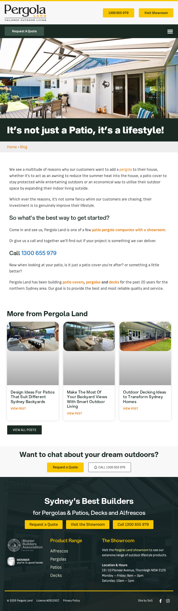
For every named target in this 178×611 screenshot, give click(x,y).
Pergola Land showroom (131, 550)
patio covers (73, 282)
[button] (170, 31)
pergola (125, 169)
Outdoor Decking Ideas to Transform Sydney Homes (144, 396)
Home (12, 147)
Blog (23, 147)
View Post (18, 409)
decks (114, 282)
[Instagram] (168, 601)
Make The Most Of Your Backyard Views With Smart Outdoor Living (87, 399)
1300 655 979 (39, 253)
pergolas (93, 282)
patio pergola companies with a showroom (128, 229)
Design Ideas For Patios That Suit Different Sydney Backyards (32, 396)
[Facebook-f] (160, 601)
